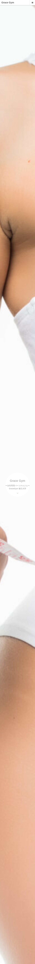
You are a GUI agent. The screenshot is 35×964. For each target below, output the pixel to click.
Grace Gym (7, 2)
